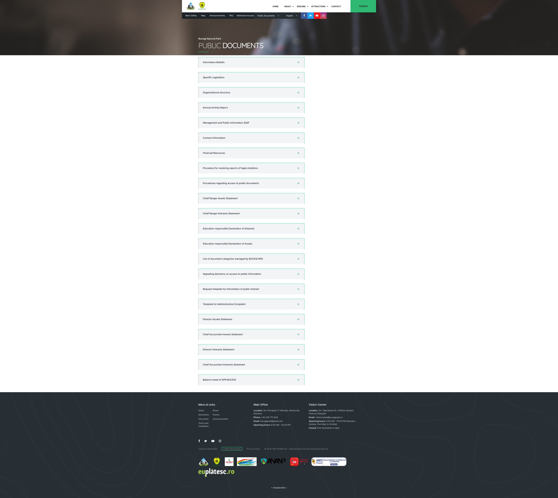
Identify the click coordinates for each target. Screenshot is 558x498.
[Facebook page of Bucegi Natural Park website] (199, 441)
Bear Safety (191, 15)
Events (216, 414)
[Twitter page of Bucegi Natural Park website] (205, 441)
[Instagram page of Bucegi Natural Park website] (220, 441)
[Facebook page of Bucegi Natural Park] (304, 15)
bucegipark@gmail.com (271, 421)
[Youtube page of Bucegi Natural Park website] (212, 441)
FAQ (231, 15)
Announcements (217, 15)
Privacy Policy (253, 449)
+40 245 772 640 (269, 417)
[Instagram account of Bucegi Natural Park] (323, 15)
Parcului (306, 449)
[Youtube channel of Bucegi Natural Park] (317, 15)
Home (201, 410)
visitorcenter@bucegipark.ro (329, 417)
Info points (203, 419)
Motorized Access (245, 15)
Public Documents (231, 449)
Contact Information (207, 449)
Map (203, 15)
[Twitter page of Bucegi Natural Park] (310, 15)
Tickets (363, 6)
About (216, 410)
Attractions (203, 414)
